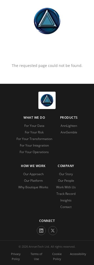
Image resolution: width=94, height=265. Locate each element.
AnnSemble (69, 132)
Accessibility (78, 254)
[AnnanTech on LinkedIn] (41, 230)
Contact (66, 207)
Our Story (66, 174)
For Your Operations (34, 152)
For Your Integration (34, 145)
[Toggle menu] (47, 52)
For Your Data (34, 125)
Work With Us (66, 187)
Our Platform (33, 180)
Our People (66, 180)
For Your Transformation (34, 139)
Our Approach (33, 174)
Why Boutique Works (33, 187)
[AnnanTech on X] (52, 230)
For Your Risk (34, 132)
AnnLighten (69, 125)
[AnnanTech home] (47, 107)
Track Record (65, 193)
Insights (66, 200)
